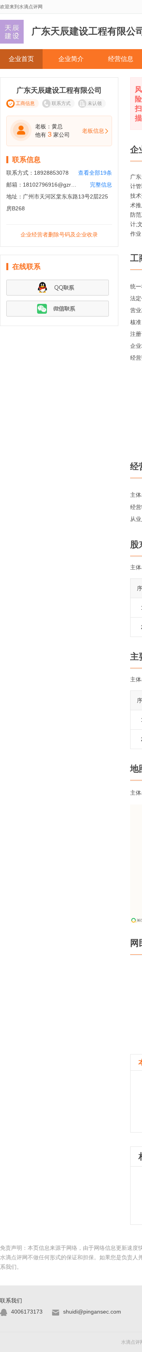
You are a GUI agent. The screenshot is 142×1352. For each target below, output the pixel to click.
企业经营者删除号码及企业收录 (59, 234)
